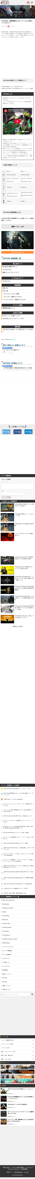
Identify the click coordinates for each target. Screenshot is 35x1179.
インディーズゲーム (8, 946)
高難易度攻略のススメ (8, 308)
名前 (2, 490)
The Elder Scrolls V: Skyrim (10, 939)
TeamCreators (18, 1172)
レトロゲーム (6, 966)
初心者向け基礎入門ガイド (10, 266)
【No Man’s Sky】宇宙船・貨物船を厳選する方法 (14, 893)
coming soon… (6, 281)
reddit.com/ (12, 339)
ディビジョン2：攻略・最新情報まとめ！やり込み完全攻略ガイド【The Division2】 (18, 810)
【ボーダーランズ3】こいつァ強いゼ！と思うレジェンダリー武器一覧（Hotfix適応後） (18, 854)
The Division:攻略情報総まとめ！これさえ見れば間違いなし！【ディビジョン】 (18, 794)
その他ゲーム (6, 962)
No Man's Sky (6, 923)
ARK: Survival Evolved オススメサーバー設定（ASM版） (16, 832)
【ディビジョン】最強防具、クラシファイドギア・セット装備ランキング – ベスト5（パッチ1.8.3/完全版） (18, 860)
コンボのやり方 (6, 269)
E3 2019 (5, 981)
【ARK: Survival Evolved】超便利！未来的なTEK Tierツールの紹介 (18, 872)
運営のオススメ (7, 989)
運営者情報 (24, 1169)
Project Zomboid (7, 927)
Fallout (4, 911)
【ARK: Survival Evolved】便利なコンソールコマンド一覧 (16, 788)
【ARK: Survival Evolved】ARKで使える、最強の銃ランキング (17, 816)
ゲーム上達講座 (7, 954)
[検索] (32, 994)
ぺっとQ (26, 1172)
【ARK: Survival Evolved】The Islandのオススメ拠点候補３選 (17, 883)
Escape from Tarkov (8, 908)
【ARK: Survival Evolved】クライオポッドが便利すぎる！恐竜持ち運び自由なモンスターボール (18, 866)
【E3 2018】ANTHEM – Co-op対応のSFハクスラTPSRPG (17, 330)
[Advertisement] (17, 58)
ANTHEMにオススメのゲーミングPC (13, 318)
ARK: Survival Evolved (8, 900)
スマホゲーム (6, 958)
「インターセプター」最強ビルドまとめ (13, 299)
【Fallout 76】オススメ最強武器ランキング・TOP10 (15, 888)
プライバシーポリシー (14, 1169)
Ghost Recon (6, 915)
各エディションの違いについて (11, 315)
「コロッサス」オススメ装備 (10, 293)
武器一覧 (5, 288)
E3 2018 (5, 978)
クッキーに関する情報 (17, 1167)
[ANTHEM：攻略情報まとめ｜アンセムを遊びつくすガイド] (28, 431)
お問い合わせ (6, 1167)
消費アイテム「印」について (10, 272)
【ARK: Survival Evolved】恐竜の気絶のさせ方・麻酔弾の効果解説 (18, 878)
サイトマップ (28, 1167)
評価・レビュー (7, 985)
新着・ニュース (7, 974)
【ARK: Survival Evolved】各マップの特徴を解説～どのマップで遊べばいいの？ (18, 848)
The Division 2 (6, 935)
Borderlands (6, 904)
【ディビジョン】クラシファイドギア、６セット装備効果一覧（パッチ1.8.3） (18, 804)
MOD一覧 (5, 291)
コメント (4, 481)
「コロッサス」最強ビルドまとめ (12, 296)
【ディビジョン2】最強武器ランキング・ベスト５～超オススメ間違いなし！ (18, 838)
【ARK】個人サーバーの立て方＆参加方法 (13, 799)
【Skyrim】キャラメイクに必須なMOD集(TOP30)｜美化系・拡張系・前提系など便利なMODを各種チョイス (18, 827)
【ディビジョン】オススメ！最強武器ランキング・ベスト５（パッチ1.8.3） (18, 821)
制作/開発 (5, 970)
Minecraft (5, 919)
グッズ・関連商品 (7, 950)
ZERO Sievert (6, 943)
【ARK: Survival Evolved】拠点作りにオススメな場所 (15, 843)
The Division (6, 931)
